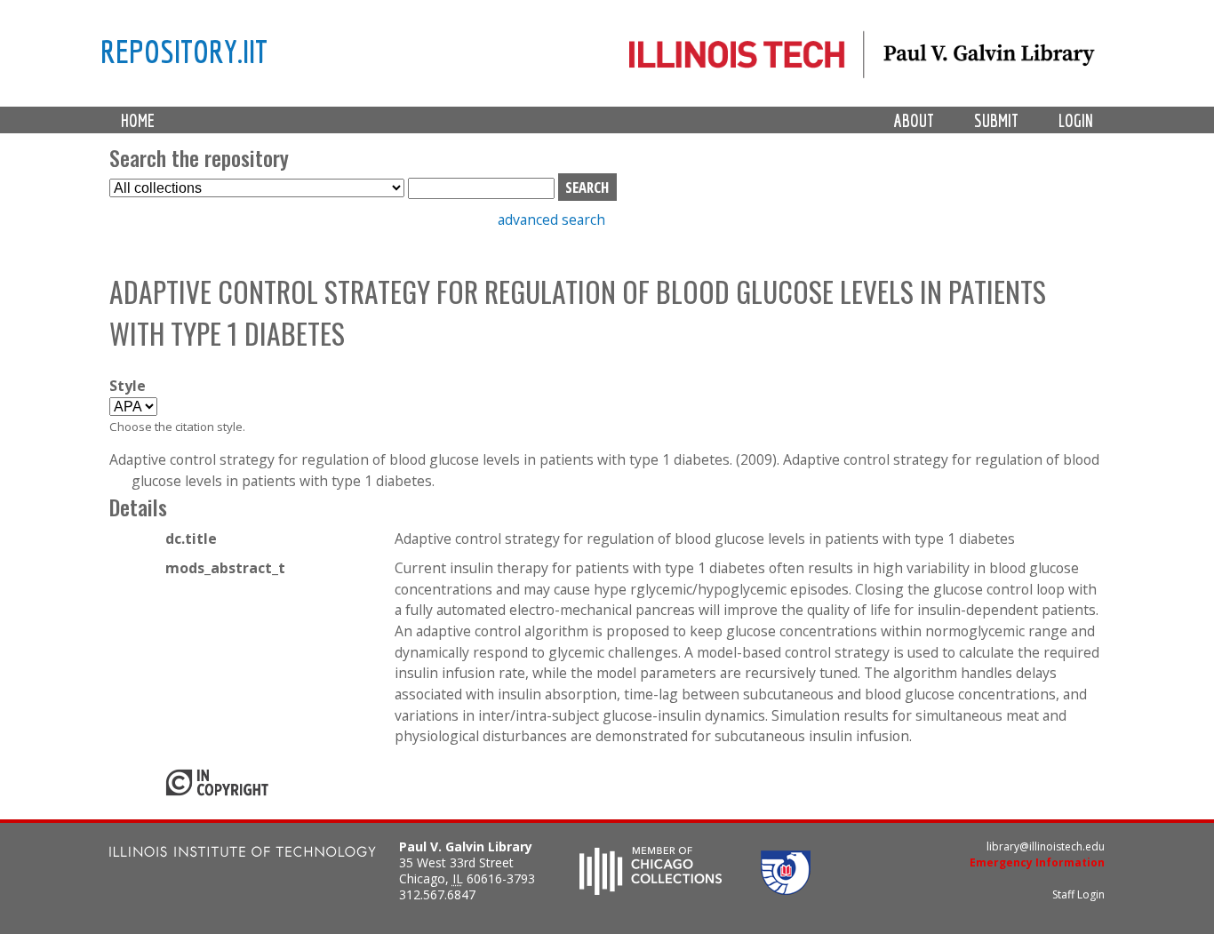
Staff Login (1078, 894)
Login (1075, 120)
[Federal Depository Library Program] (786, 889)
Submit (996, 120)
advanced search (551, 219)
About (914, 120)
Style (127, 385)
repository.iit (184, 50)
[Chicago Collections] (650, 889)
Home (138, 120)
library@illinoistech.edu (1045, 846)
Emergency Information (1037, 862)
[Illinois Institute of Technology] (242, 853)
